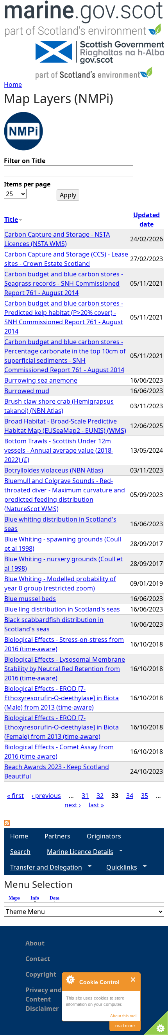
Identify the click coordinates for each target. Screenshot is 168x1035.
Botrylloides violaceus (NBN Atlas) (53, 470)
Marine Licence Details (77, 851)
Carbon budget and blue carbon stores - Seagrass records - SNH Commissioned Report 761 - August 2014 (63, 283)
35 (144, 795)
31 (85, 795)
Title (11, 219)
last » (96, 805)
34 (129, 795)
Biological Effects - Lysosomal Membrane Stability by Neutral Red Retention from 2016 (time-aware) (64, 668)
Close (133, 979)
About (35, 943)
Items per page (27, 184)
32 (100, 795)
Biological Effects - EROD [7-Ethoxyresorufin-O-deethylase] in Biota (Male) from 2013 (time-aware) (61, 698)
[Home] (84, 20)
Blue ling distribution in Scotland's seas (62, 609)
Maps (14, 898)
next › (72, 805)
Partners (57, 836)
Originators (104, 836)
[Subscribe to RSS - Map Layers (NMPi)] (7, 823)
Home (13, 84)
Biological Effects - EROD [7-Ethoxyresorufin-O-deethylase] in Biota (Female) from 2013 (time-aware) (61, 727)
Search (20, 851)
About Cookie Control (70, 979)
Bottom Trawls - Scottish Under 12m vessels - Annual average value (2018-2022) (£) (58, 450)
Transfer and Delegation (43, 867)
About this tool (123, 1016)
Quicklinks (118, 867)
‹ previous (46, 795)
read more (125, 1025)
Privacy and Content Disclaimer (43, 999)
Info (36, 898)
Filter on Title (24, 160)
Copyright (40, 974)
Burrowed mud (26, 391)
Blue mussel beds (30, 598)
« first (15, 795)
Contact (37, 958)
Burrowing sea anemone (40, 380)
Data (54, 898)
